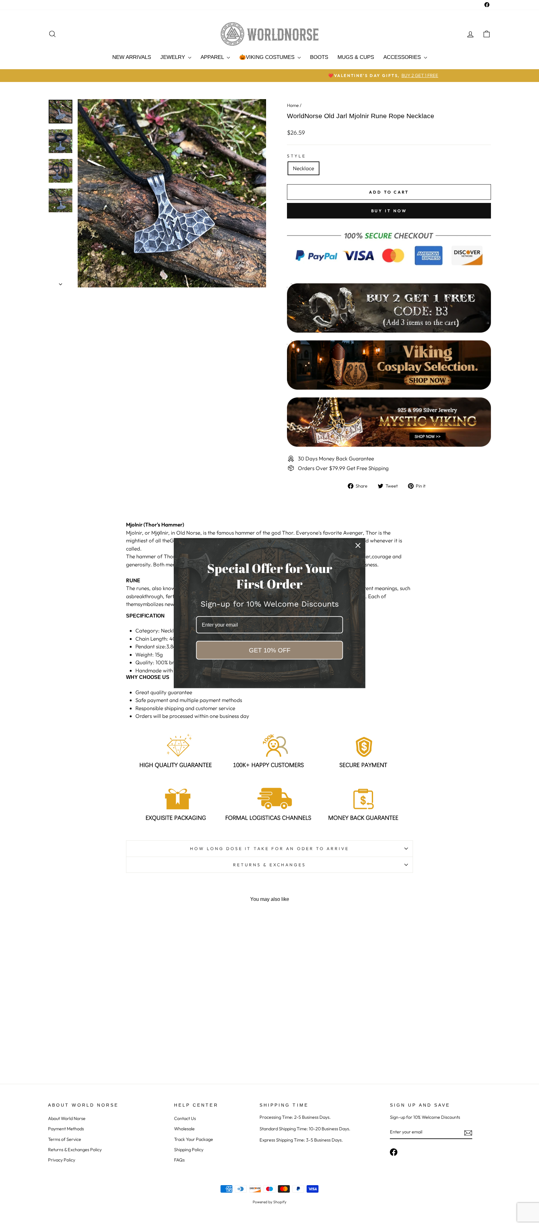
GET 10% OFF (269, 650)
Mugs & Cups (355, 57)
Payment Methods (66, 1129)
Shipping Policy (188, 1149)
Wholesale (184, 1129)
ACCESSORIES (402, 57)
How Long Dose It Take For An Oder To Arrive (269, 848)
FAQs (179, 1160)
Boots (319, 57)
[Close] (358, 545)
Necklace (303, 168)
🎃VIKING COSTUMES (267, 57)
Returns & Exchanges (269, 865)
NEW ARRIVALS (131, 57)
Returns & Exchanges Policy (75, 1149)
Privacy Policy (61, 1160)
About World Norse (66, 1118)
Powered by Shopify (269, 1202)
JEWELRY (173, 57)
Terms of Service (64, 1139)
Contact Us (185, 1118)
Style (296, 156)
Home (293, 105)
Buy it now (389, 210)
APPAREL (213, 57)
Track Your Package (193, 1139)
